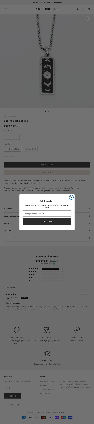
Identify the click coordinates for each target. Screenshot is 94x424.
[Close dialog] (71, 197)
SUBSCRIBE (47, 222)
